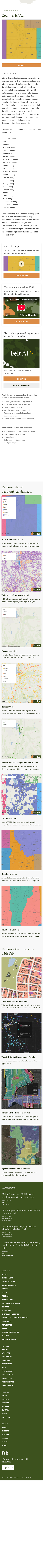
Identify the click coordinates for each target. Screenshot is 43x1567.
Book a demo (22, 322)
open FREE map (21, 275)
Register (21, 379)
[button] (40, 3)
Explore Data (7, 10)
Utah (16, 10)
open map (21, 65)
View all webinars (21, 385)
